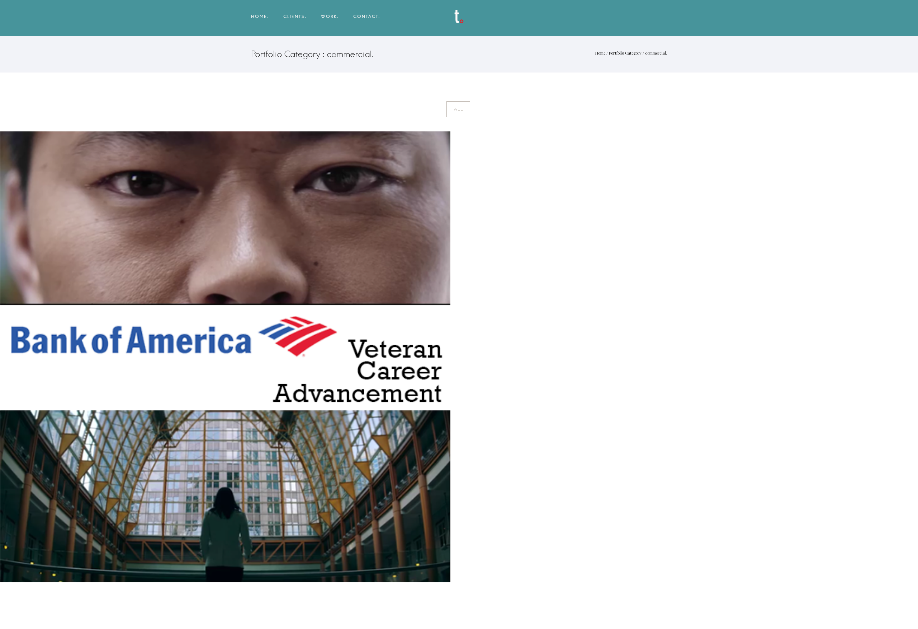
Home (600, 53)
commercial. (656, 53)
